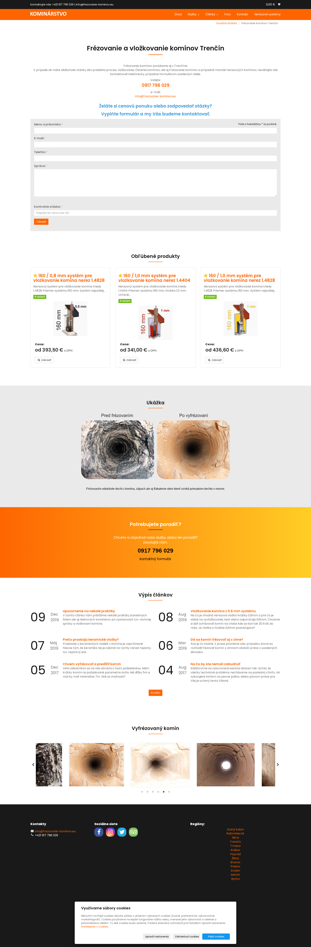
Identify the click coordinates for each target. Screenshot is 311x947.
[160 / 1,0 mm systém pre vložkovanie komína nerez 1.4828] (241, 321)
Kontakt (242, 14)
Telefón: (40, 152)
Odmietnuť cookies (187, 936)
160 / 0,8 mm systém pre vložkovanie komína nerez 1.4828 (69, 278)
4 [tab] (158, 792)
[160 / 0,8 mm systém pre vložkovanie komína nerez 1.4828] (70, 321)
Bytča (235, 879)
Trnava (235, 846)
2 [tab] (147, 792)
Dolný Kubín (235, 829)
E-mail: (39, 138)
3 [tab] (153, 792)
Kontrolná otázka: (47, 207)
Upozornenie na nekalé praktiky (89, 611)
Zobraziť (45, 360)
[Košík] (279, 4)
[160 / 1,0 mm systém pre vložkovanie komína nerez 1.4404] (155, 323)
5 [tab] (163, 792)
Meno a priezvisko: (47, 124)
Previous (33, 765)
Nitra (235, 838)
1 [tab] (142, 792)
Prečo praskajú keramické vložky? (91, 639)
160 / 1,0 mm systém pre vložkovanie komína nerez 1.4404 (154, 278)
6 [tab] (169, 792)
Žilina (235, 858)
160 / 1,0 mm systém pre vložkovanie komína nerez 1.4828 (239, 278)
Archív (155, 693)
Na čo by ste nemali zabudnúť (215, 664)
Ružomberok (235, 833)
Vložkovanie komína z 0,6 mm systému (223, 611)
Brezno (235, 862)
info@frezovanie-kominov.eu (94, 4)
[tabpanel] (155, 765)
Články (211, 14)
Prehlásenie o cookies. (95, 926)
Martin (235, 875)
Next (278, 765)
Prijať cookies (216, 936)
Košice (235, 850)
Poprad (235, 854)
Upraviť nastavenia (157, 936)
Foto (227, 14)
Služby (192, 14)
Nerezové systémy (267, 14)
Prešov (235, 866)
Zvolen (235, 870)
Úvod (178, 14)
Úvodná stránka (226, 23)
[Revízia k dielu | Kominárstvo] (48, 13)
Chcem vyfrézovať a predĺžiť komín (92, 664)
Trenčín (235, 842)
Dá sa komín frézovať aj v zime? (217, 639)
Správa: (40, 166)
